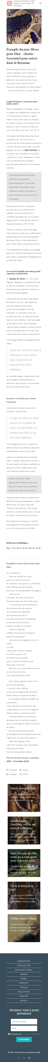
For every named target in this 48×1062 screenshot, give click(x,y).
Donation (23, 996)
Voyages (24, 987)
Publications (24, 992)
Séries (24, 979)
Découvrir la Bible (24, 970)
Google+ (13, 774)
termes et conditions (31, 1034)
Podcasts (23, 983)
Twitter (25, 770)
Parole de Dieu (24, 966)
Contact (24, 1001)
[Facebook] (18, 1058)
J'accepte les (25, 1034)
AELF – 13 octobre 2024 (18, 761)
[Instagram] (24, 1058)
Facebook (12, 770)
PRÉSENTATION (23, 961)
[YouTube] (29, 1058)
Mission (23, 974)
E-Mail (25, 774)
